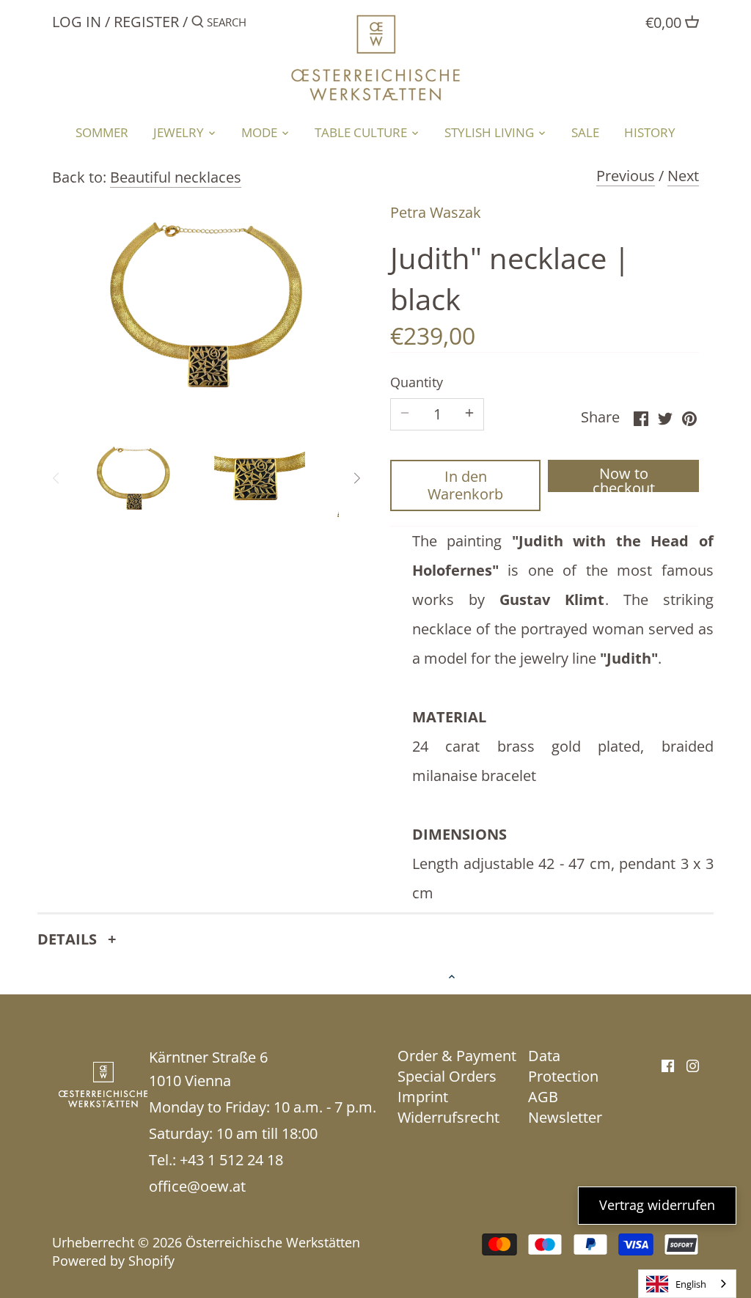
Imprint (423, 1097)
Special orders (447, 1076)
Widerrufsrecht (448, 1117)
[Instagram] (692, 1065)
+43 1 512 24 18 (231, 1160)
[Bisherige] (56, 478)
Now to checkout (624, 477)
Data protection (563, 1066)
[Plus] (469, 414)
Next (683, 176)
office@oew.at (197, 1186)
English (690, 1284)
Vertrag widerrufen (657, 1205)
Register (146, 22)
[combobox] (687, 1283)
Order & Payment (457, 1056)
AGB (543, 1097)
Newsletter (565, 1117)
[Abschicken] (197, 24)
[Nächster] (356, 478)
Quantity (416, 383)
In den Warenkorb (465, 485)
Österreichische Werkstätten (273, 1242)
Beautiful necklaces (175, 177)
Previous (625, 176)
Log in (76, 22)
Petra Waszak (435, 212)
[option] (133, 478)
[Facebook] (668, 1065)
